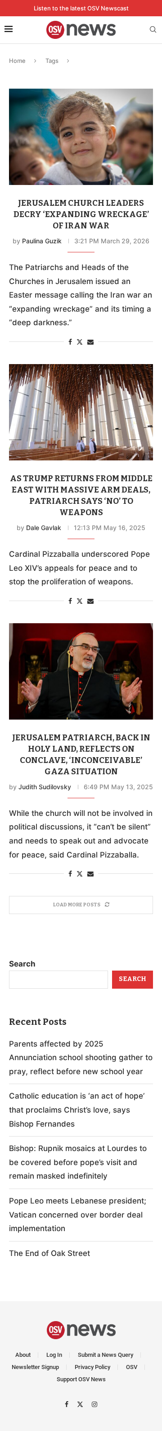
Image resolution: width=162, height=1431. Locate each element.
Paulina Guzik (42, 241)
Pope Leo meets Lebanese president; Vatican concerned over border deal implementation (77, 1214)
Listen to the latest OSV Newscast (81, 8)
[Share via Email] (90, 342)
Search (22, 963)
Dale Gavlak (43, 527)
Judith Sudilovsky (44, 787)
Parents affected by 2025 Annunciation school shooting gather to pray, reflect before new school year (81, 1057)
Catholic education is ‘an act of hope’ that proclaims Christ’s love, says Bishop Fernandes (76, 1109)
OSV (131, 1367)
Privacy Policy (92, 1367)
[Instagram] (94, 1403)
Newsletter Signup (35, 1367)
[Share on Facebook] (70, 342)
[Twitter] (81, 1403)
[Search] (153, 30)
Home (17, 60)
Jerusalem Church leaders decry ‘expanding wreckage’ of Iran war (81, 214)
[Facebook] (68, 1403)
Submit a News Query (105, 1354)
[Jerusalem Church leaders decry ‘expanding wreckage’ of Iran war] (81, 137)
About (23, 1354)
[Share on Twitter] (79, 342)
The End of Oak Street (49, 1253)
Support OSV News (81, 1379)
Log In (54, 1354)
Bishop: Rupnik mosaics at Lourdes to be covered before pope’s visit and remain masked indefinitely (78, 1162)
